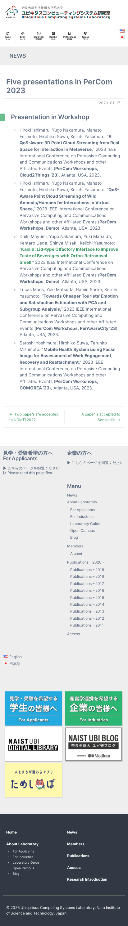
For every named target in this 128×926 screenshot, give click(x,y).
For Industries (82, 516)
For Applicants (82, 509)
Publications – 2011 (87, 625)
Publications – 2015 (87, 597)
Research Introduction (87, 879)
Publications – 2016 (87, 590)
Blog (74, 537)
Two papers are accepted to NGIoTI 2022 (33, 417)
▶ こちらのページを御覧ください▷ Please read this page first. (31, 470)
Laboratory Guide (85, 523)
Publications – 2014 (87, 604)
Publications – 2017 (87, 583)
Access (73, 634)
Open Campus (82, 530)
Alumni (76, 553)
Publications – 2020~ (85, 562)
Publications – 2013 (87, 611)
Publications (78, 855)
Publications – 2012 (87, 618)
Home (11, 832)
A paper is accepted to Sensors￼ (100, 417)
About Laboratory (82, 502)
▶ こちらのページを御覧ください (95, 462)
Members (75, 546)
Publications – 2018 (87, 576)
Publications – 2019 (87, 569)
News (72, 495)
